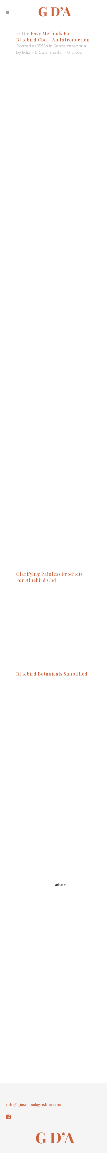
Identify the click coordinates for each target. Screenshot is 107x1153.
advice (60, 884)
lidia (26, 52)
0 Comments (48, 52)
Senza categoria (70, 46)
